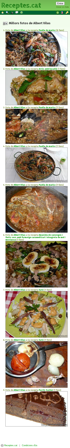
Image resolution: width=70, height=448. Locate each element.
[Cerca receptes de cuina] (7, 12)
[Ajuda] (21, 12)
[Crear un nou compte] (62, 12)
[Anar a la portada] (2, 12)
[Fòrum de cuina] (17, 12)
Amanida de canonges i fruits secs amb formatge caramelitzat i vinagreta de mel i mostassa (35, 237)
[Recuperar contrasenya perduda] (67, 12)
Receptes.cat (21, 5)
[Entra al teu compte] (57, 12)
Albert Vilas (19, 30)
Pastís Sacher (46, 390)
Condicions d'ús (29, 445)
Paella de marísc (47, 30)
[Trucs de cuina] (12, 12)
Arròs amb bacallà (48, 69)
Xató (41, 290)
